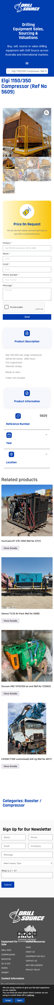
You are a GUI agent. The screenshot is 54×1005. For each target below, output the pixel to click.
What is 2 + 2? (9, 871)
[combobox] (27, 71)
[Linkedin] (19, 934)
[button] (27, 63)
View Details (10, 548)
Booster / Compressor (22, 803)
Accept (8, 1000)
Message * (8, 285)
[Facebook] (29, 934)
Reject (19, 1000)
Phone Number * (11, 275)
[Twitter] (24, 934)
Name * (6, 253)
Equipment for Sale (9, 943)
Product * (7, 243)
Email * (6, 264)
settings (30, 995)
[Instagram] (35, 934)
